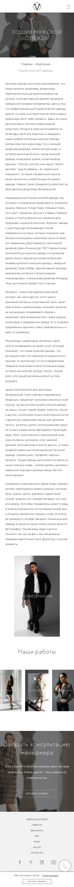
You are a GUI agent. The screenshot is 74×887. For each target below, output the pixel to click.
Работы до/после (37, 819)
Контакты (37, 853)
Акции (37, 847)
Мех (37, 836)
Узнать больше (50, 875)
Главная (27, 64)
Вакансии (37, 830)
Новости (37, 825)
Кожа (37, 841)
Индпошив (42, 64)
